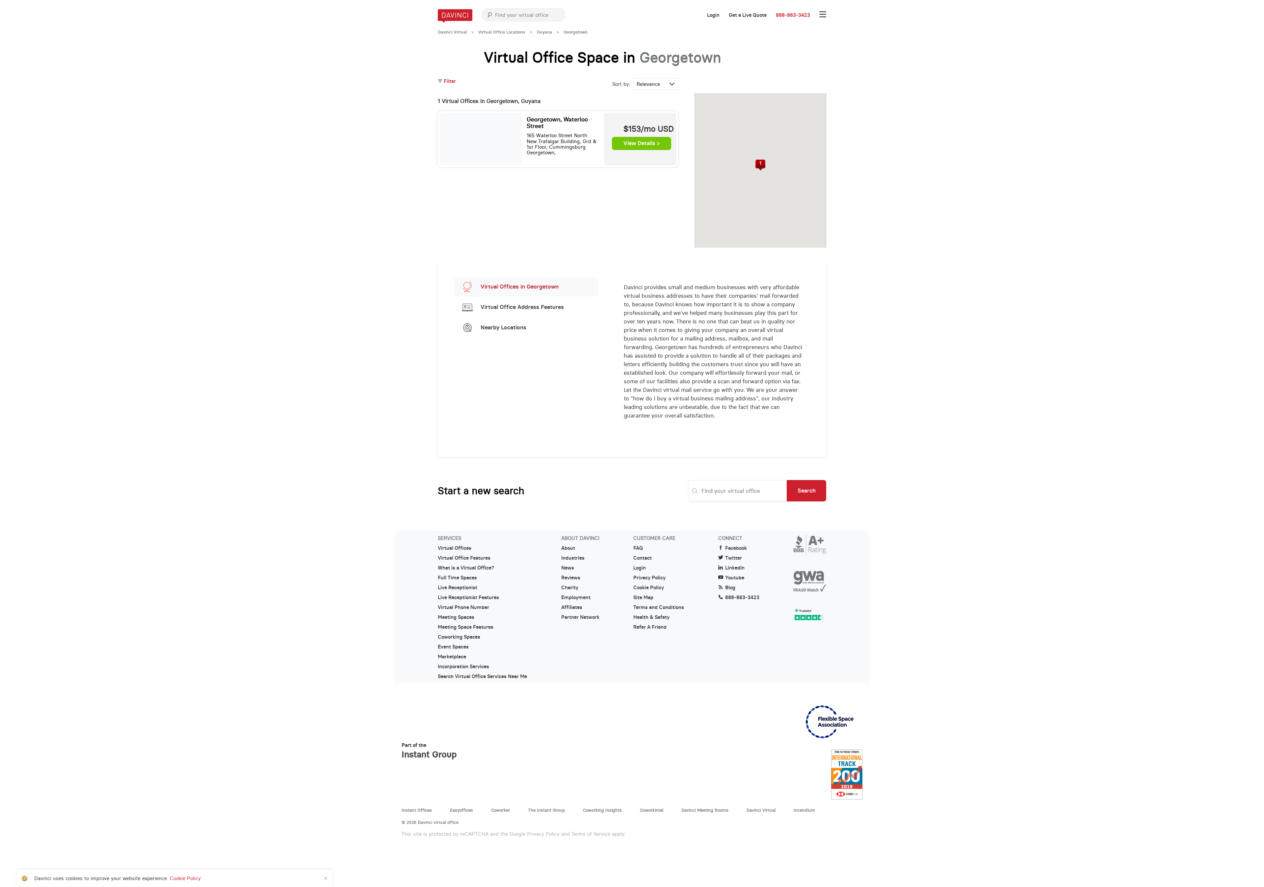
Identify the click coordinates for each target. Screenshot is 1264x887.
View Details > (641, 143)
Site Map (643, 597)
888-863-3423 (793, 15)
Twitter (733, 558)
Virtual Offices (454, 548)
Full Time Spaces (457, 578)
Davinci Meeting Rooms (704, 810)
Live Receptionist (457, 588)
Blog (730, 588)
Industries (573, 558)
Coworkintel (651, 810)
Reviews (570, 578)
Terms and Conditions (658, 607)
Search (807, 490)
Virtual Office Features (464, 558)
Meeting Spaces (456, 617)
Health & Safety (651, 617)
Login (713, 15)
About (568, 548)
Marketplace (452, 657)
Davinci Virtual (452, 32)
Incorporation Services (463, 667)
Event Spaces (453, 647)
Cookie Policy (648, 588)
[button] (760, 165)
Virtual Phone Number (463, 607)
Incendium (804, 810)
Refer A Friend (650, 627)
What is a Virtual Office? (466, 568)
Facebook (736, 548)
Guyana (544, 32)
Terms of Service (590, 834)
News (567, 568)
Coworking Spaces (459, 637)
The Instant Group (546, 810)
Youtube (734, 578)
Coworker (500, 810)
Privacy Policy (649, 578)
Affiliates (571, 607)
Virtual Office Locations (501, 32)
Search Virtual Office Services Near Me (482, 676)
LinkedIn (735, 568)
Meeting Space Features (465, 627)
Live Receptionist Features (468, 597)
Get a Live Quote (748, 15)
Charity (569, 588)
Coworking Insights (602, 810)
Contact (642, 558)
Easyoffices (461, 810)
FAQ (638, 548)
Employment (576, 597)
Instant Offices (417, 810)
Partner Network (580, 617)
